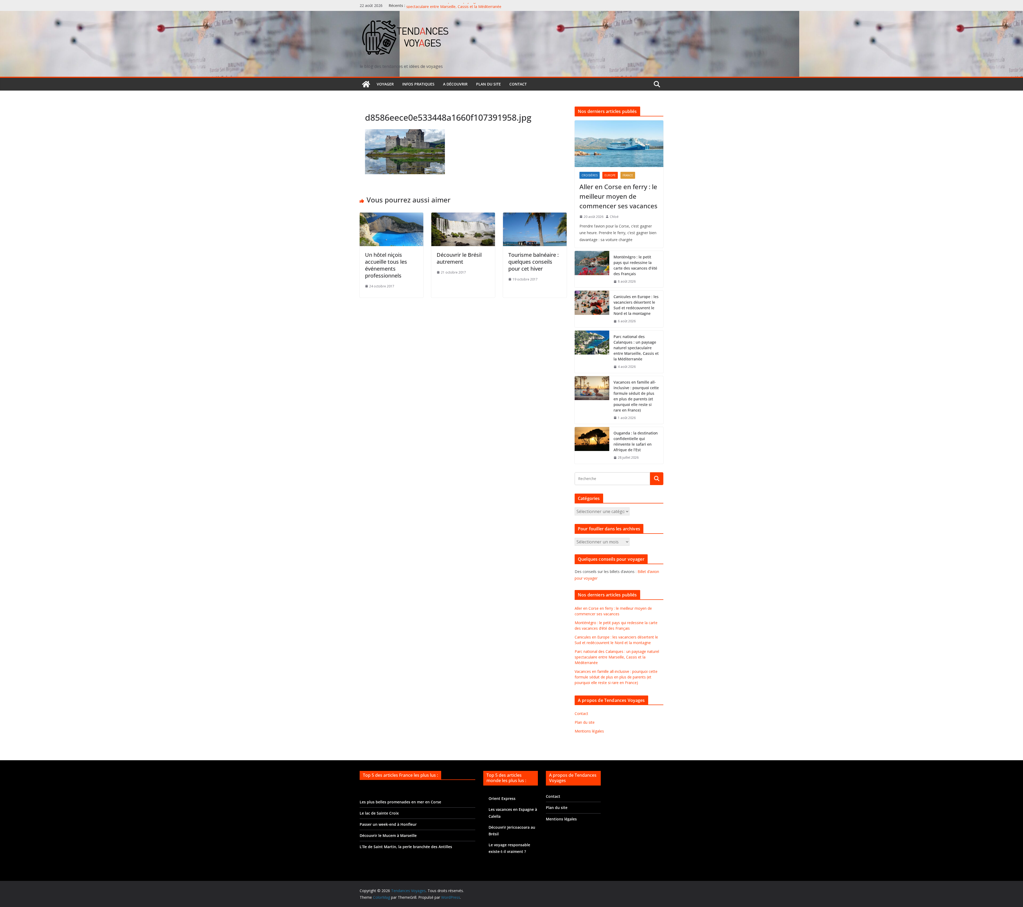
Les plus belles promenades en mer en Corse (400, 801)
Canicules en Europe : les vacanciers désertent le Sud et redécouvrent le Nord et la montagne (636, 305)
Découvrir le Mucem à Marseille (388, 835)
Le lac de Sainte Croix (379, 813)
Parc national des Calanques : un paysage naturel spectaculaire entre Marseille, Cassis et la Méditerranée (453, 8)
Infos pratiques (418, 84)
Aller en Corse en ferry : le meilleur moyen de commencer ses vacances (618, 196)
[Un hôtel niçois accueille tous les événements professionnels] (391, 216)
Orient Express (502, 798)
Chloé (614, 216)
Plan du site (488, 84)
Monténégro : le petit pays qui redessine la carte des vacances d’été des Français (635, 265)
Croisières (590, 175)
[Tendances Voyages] (366, 84)
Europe (610, 175)
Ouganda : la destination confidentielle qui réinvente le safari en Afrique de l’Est (636, 441)
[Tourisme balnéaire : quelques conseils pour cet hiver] (535, 216)
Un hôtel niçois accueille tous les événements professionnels (386, 265)
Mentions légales (589, 731)
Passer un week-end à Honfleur (388, 824)
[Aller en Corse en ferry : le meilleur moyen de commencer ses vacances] (619, 143)
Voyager (385, 84)
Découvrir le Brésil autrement (459, 258)
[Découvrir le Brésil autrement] (463, 216)
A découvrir (455, 84)
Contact (518, 84)
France (628, 175)
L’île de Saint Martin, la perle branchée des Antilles (406, 846)
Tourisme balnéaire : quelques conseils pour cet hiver (533, 261)
